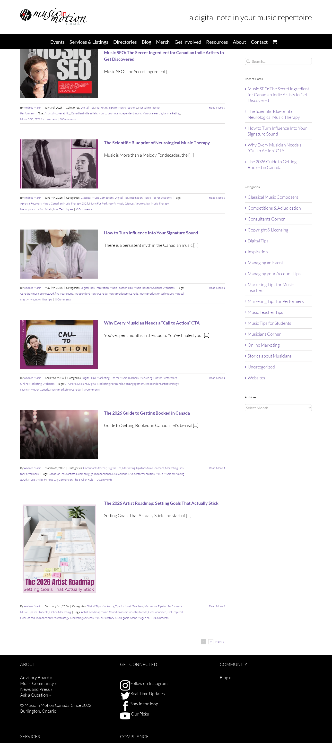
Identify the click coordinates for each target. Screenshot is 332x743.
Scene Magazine (139, 618)
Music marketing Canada (65, 389)
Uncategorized (261, 366)
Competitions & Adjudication (274, 208)
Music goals (122, 618)
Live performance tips (141, 474)
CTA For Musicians (75, 383)
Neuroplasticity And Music (36, 209)
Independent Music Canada (91, 293)
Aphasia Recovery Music (35, 203)
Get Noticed (27, 618)
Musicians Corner (264, 334)
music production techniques (157, 293)
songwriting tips (42, 299)
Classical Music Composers (97, 197)
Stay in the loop (144, 703)
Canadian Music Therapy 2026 (69, 203)
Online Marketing (31, 383)
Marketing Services (82, 618)
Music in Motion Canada (34, 389)
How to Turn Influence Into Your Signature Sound (151, 232)
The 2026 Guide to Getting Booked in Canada (147, 413)
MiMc (159, 474)
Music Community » (38, 683)
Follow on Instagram (148, 683)
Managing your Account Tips (274, 273)
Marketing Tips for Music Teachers (116, 107)
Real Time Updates (147, 693)
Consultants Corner (94, 468)
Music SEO (27, 119)
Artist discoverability (57, 113)
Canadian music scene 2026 (37, 293)
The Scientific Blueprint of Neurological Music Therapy (157, 142)
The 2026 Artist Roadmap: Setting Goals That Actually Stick (161, 503)
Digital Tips (87, 107)
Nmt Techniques (63, 209)
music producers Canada (124, 293)
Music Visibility (37, 479)
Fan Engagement (134, 383)
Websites (169, 288)
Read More (216, 107)
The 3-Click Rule (83, 479)
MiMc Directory (104, 618)
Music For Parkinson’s (102, 203)
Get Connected (157, 612)
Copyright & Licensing (268, 229)
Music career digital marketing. (161, 113)
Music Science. (125, 203)
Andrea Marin (32, 107)
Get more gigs (84, 474)
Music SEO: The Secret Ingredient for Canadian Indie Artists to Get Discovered (278, 94)
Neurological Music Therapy (152, 203)
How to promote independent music (119, 113)
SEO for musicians (46, 119)
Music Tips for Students (157, 197)
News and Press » (36, 689)
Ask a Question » (35, 695)
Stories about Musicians (270, 356)
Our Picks (139, 714)
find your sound (64, 293)
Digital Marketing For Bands (105, 383)
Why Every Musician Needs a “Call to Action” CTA (152, 322)
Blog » (225, 677)
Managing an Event (265, 262)
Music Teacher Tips (121, 288)
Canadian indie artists (84, 113)
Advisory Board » (36, 677)
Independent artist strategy (161, 383)
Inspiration (135, 197)
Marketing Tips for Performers (158, 378)
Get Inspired (175, 612)
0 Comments (68, 119)
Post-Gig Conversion (59, 479)
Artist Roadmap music (94, 612)
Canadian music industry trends (128, 612)
